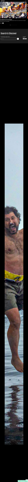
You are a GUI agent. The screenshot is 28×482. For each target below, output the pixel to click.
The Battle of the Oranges (6, 19)
